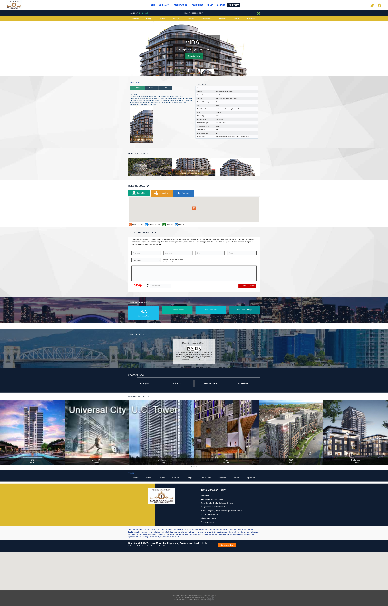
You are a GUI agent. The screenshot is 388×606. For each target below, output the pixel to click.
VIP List (210, 5)
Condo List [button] (164, 5)
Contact (221, 5)
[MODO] (226, 432)
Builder (236, 18)
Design (151, 88)
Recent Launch (181, 5)
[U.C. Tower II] (355, 432)
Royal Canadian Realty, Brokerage (217, 503)
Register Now (251, 18)
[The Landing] (291, 432)
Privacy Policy (184, 595)
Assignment (197, 5)
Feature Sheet (206, 18)
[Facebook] (379, 6)
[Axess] (162, 432)
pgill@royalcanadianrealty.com (214, 499)
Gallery (148, 18)
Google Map (141, 193)
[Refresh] (147, 285)
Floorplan (190, 18)
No (166, 261)
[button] (194, 208)
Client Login (206, 595)
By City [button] (235, 5)
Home (152, 5)
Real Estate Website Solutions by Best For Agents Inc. (190, 599)
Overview (135, 18)
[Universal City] (32, 432)
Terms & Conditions (196, 595)
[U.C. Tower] (97, 432)
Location (162, 18)
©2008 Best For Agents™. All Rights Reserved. (190, 597)
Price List (176, 18)
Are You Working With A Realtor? (173, 259)
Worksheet (222, 18)
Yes (172, 261)
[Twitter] (372, 6)
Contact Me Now (227, 545)
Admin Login (175, 595)
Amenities (185, 193)
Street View (163, 193)
